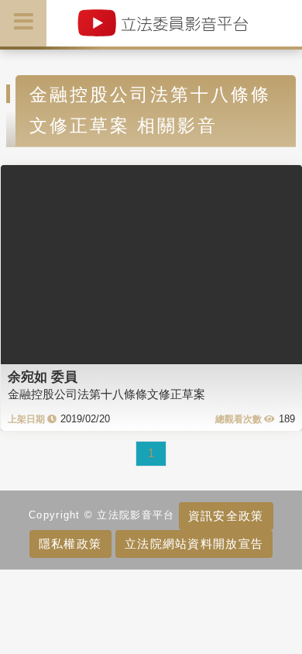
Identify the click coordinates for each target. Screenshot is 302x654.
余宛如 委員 (42, 377)
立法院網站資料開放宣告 (194, 543)
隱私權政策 (70, 543)
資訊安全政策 (226, 515)
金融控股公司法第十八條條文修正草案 (106, 394)
